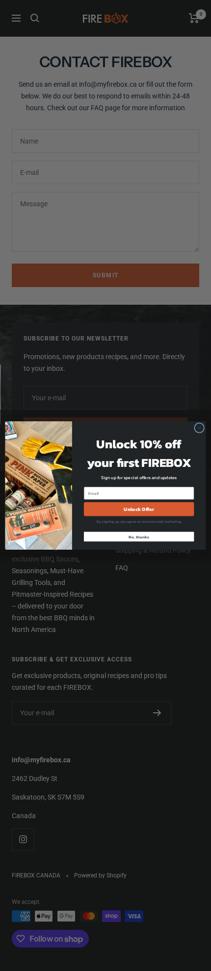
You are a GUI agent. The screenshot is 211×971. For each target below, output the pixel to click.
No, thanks (139, 537)
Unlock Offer (139, 509)
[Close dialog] (199, 427)
